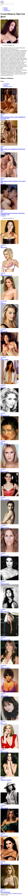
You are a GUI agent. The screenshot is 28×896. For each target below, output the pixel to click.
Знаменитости (6, 10)
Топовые (5, 85)
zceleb (2, 1)
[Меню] (1, 5)
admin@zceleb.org (17, 893)
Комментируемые (7, 86)
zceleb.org (9, 893)
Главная (5, 7)
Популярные (6, 83)
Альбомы (5, 9)
